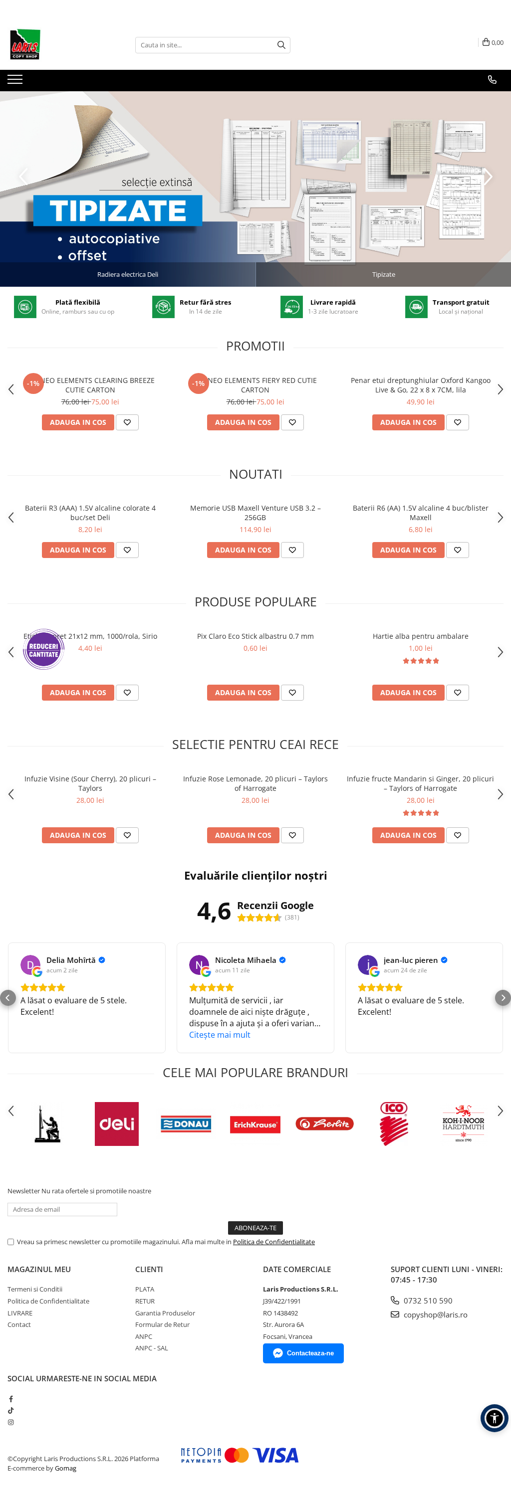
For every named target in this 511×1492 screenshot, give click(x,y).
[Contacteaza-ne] (492, 80)
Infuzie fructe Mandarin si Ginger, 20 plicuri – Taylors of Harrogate (420, 783)
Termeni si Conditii (34, 1289)
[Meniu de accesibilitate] (495, 1418)
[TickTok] (10, 1410)
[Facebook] (10, 1398)
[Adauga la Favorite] (127, 422)
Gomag (64, 1468)
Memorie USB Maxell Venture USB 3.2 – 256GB (255, 512)
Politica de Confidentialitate (274, 1241)
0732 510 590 (427, 1301)
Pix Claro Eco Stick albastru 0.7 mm (255, 636)
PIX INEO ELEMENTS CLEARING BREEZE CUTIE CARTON (90, 384)
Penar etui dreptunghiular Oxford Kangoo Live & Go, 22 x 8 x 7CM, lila (421, 384)
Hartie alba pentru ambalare (421, 636)
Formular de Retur (162, 1324)
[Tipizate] (255, 189)
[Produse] (16, 82)
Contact (19, 1324)
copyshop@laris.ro (435, 1314)
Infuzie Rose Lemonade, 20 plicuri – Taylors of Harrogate (255, 783)
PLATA (144, 1289)
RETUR (145, 1301)
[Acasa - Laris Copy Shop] (57, 44)
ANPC (143, 1336)
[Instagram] (10, 1422)
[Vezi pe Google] (30, 965)
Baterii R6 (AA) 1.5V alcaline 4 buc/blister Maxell (421, 512)
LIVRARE (19, 1312)
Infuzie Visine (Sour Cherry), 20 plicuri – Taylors (90, 783)
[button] (8, 998)
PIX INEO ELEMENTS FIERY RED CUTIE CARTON (255, 384)
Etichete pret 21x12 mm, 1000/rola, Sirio (90, 636)
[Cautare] (281, 45)
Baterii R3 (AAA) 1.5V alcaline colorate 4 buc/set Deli (90, 512)
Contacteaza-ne (310, 1353)
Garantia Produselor (165, 1312)
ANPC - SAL (151, 1347)
